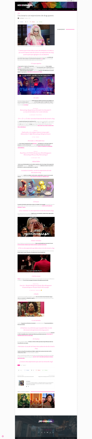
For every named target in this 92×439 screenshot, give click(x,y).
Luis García (22, 18)
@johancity (35, 130)
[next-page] (20, 409)
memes (20, 67)
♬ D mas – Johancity (35, 136)
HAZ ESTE (36, 356)
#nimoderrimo (40, 110)
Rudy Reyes (35, 143)
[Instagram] (68, 1)
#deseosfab (24, 134)
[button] (73, 9)
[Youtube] (71, 1)
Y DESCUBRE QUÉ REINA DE (44, 356)
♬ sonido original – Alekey (35, 157)
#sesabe (46, 110)
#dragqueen (47, 153)
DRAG (31, 335)
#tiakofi (28, 285)
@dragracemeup (35, 283)
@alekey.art (35, 151)
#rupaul (35, 287)
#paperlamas (31, 110)
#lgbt (30, 134)
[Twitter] (70, 1)
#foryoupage (45, 287)
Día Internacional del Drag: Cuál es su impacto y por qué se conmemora (36, 405)
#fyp (37, 155)
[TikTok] (72, 1)
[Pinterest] (73, 1)
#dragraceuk (34, 285)
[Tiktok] (50, 432)
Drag (19, 13)
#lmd (42, 153)
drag (41, 58)
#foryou (33, 155)
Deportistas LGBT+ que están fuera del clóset (26, 376)
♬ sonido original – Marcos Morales (35, 114)
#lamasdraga (23, 110)
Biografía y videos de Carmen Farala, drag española (48, 406)
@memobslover (35, 108)
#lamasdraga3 (43, 155)
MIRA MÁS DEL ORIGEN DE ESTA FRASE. (34, 71)
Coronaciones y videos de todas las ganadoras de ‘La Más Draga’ (23, 405)
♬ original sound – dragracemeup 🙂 (35, 290)
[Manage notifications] (3, 436)
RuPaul (19, 278)
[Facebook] (67, 1)
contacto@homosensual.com (48, 429)
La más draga (25, 104)
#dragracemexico (45, 134)
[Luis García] (18, 18)
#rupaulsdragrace (27, 287)
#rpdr (39, 285)
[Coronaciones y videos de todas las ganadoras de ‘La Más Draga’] (24, 400)
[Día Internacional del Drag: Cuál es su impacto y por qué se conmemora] (36, 400)
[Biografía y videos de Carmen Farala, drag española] (48, 400)
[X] (28, 386)
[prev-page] (18, 409)
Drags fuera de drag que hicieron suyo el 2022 (46, 376)
